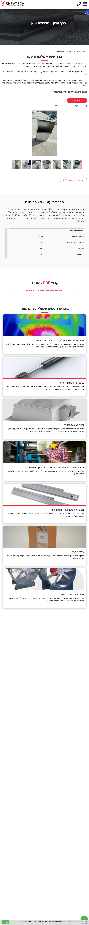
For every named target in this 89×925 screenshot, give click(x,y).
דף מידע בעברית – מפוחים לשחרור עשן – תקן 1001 (44, 290)
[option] (44, 133)
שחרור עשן (77, 52)
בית (84, 52)
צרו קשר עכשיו (77, 100)
